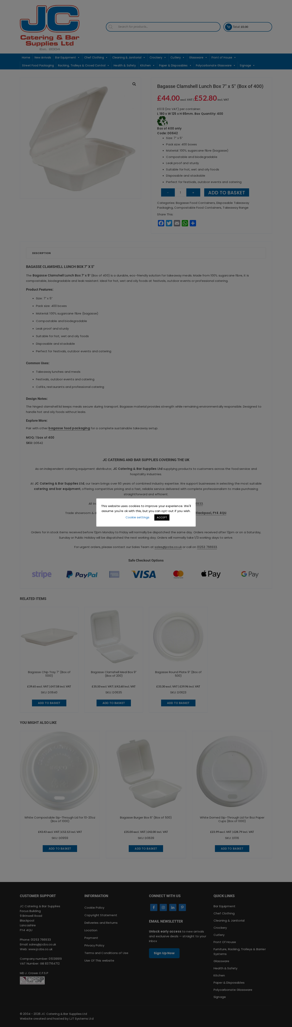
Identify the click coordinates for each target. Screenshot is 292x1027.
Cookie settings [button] (137, 517)
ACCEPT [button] (162, 517)
